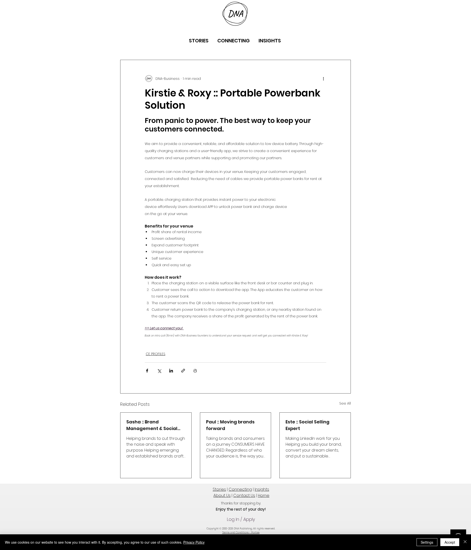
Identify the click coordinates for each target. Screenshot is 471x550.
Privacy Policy (194, 542)
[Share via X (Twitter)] (159, 370)
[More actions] (323, 79)
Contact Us (244, 495)
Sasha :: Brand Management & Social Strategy (151, 425)
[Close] (465, 542)
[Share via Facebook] (147, 370)
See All (345, 403)
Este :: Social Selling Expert (307, 425)
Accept (450, 542)
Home (263, 495)
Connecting (240, 489)
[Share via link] (183, 370)
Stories (219, 489)
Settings (427, 542)
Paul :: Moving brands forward (230, 425)
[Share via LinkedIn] (171, 370)
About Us (222, 495)
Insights (262, 489)
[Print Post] (195, 370)
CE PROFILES (155, 353)
